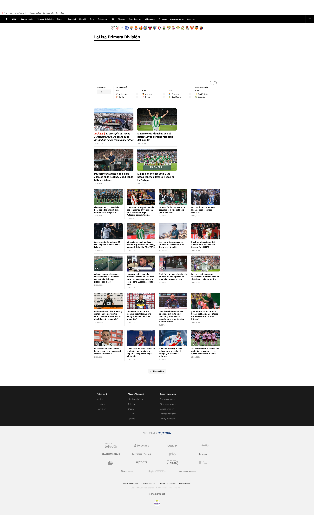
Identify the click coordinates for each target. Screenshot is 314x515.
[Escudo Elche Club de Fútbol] (131, 28)
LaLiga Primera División (117, 37)
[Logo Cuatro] (172, 445)
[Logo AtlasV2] (126, 471)
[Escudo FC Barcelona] (141, 28)
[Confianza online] (157, 505)
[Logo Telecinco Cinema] (172, 462)
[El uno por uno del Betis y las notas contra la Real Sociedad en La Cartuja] (157, 160)
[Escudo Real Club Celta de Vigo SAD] (122, 28)
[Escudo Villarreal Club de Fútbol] (201, 28)
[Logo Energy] (203, 454)
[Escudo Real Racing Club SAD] (164, 28)
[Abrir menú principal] (310, 19)
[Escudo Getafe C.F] (145, 28)
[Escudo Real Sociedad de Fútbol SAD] (187, 28)
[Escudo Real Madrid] (183, 28)
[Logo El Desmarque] (111, 454)
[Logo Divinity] (203, 445)
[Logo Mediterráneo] (187, 471)
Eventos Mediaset (167, 413)
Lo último (101, 404)
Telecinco (132, 404)
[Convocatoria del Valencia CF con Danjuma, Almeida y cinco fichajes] (108, 231)
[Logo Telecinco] (141, 445)
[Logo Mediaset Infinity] (111, 445)
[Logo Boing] (172, 454)
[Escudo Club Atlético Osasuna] (159, 28)
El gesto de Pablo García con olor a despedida (46, 13)
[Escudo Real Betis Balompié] (178, 28)
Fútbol (14, 19)
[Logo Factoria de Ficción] (141, 454)
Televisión (101, 409)
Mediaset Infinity (135, 399)
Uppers (131, 418)
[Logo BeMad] (110, 463)
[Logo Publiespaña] (157, 471)
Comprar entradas (168, 399)
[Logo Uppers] (141, 463)
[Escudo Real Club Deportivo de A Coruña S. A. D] (173, 28)
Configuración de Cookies (167, 483)
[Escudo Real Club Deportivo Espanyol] (136, 28)
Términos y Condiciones (131, 483)
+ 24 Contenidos (157, 371)
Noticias (101, 399)
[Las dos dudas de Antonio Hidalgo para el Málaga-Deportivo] (205, 197)
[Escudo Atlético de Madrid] (117, 28)
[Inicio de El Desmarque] (5, 19)
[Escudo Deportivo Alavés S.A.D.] (127, 28)
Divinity (131, 413)
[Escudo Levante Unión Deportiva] (150, 28)
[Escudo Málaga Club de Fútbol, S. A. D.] (155, 28)
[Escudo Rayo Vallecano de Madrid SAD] (169, 28)
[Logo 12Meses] (203, 462)
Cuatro (131, 409)
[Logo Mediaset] (157, 434)
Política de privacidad (148, 483)
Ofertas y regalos (167, 404)
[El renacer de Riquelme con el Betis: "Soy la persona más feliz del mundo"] (157, 119)
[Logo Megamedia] (158, 494)
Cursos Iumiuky (166, 409)
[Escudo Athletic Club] (113, 28)
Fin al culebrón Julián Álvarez (14, 13)
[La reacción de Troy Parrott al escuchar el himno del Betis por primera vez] (173, 197)
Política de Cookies (184, 483)
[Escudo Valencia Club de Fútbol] (197, 28)
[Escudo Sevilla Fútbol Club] (192, 28)
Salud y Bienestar (167, 418)
